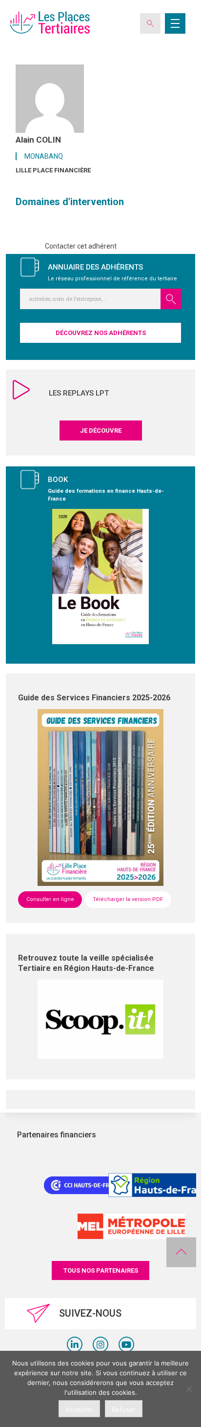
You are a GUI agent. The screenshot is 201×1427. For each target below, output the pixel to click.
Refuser (124, 1409)
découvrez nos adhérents (101, 332)
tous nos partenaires (100, 1270)
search (171, 299)
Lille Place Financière (53, 170)
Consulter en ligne (50, 899)
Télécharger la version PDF (128, 899)
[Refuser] (189, 1389)
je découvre (100, 430)
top (181, 1252)
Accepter (79, 1409)
